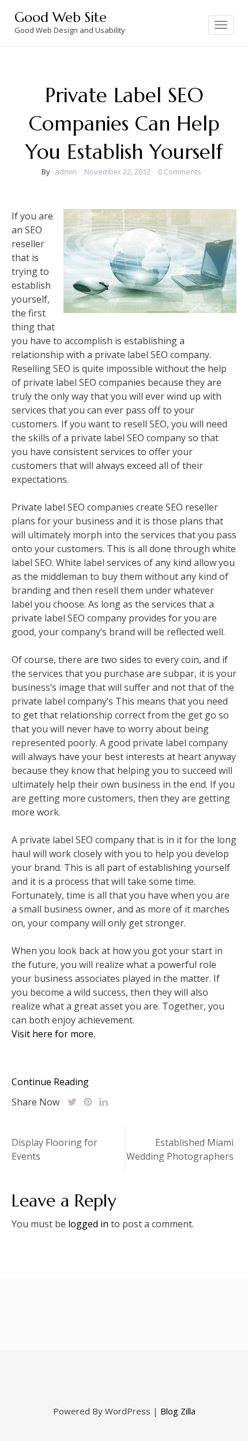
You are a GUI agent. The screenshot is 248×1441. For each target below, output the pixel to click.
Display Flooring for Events (54, 1149)
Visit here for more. (53, 1033)
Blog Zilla (178, 1411)
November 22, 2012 (117, 171)
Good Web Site (60, 17)
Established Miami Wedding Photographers (180, 1149)
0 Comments (179, 171)
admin (66, 171)
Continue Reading (50, 1081)
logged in (88, 1223)
